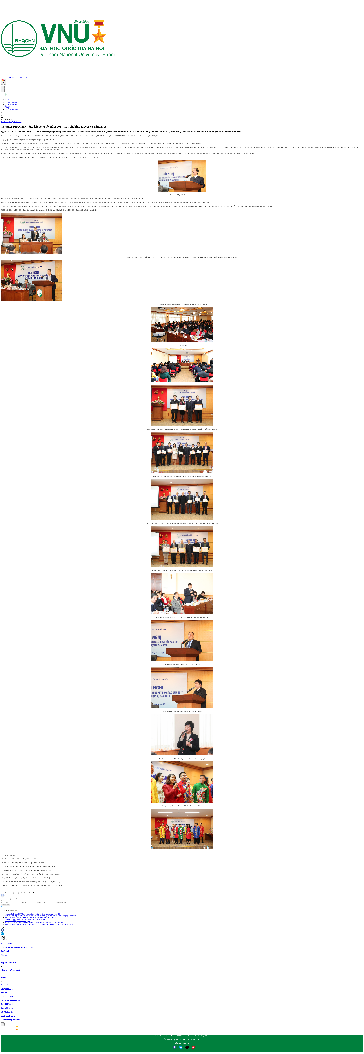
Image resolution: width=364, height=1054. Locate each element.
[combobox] (3, 81)
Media (3, 977)
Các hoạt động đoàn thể (10, 1020)
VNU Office (12, 78)
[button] (182, 930)
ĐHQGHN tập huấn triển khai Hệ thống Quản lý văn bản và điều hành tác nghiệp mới (30, 917)
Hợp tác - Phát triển (8, 963)
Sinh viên (7, 106)
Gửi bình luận (5, 904)
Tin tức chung (17, 122)
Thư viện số (4, 78)
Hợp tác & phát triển (11, 104)
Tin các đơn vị (6, 985)
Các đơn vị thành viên (11, 109)
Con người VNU (7, 996)
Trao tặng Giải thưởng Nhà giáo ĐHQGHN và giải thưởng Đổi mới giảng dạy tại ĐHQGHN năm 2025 (36, 922)
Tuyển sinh (5, 951)
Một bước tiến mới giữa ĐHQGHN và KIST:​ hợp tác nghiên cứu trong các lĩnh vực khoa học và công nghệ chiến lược (40, 916)
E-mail (18, 78)
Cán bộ (7, 108)
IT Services (23, 78)
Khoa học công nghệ (11, 102)
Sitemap (28, 78)
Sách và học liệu (7, 1008)
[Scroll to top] (3, 1024)
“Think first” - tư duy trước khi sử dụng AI (17, 921)
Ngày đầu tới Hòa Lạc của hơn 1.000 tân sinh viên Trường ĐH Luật (25, 919)
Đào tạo (7, 101)
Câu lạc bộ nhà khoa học (10, 1000)
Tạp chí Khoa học (8, 1004)
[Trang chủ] (58, 76)
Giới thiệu (8, 99)
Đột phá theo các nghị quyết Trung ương (17, 947)
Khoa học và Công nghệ (10, 970)
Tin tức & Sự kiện (6, 122)
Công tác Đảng (7, 989)
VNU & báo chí (7, 1012)
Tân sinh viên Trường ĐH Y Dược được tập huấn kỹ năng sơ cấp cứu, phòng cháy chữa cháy (33, 914)
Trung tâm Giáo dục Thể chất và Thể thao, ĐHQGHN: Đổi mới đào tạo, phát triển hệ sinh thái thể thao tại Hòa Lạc (39, 924)
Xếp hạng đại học (8, 1016)
